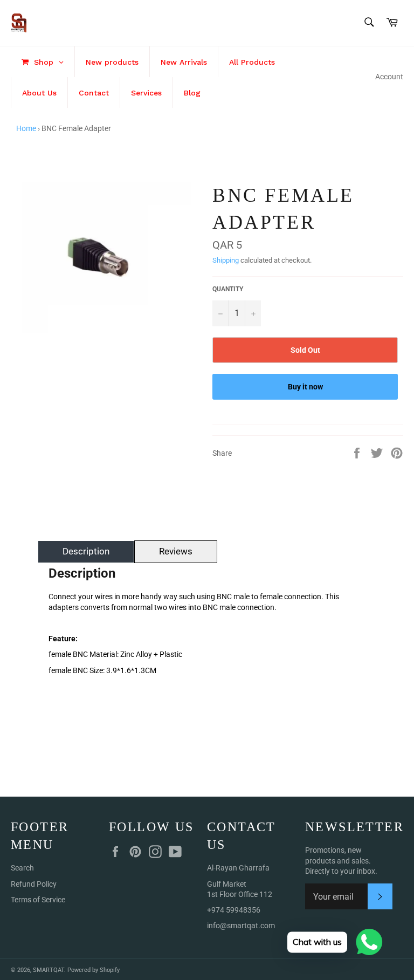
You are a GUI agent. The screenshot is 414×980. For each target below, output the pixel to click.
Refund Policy (34, 884)
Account (389, 76)
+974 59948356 (233, 910)
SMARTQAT (48, 970)
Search (22, 868)
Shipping (225, 260)
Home (26, 128)
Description (86, 551)
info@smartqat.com (241, 925)
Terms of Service (38, 899)
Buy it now (305, 386)
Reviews (175, 551)
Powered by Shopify (93, 970)
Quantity (227, 289)
